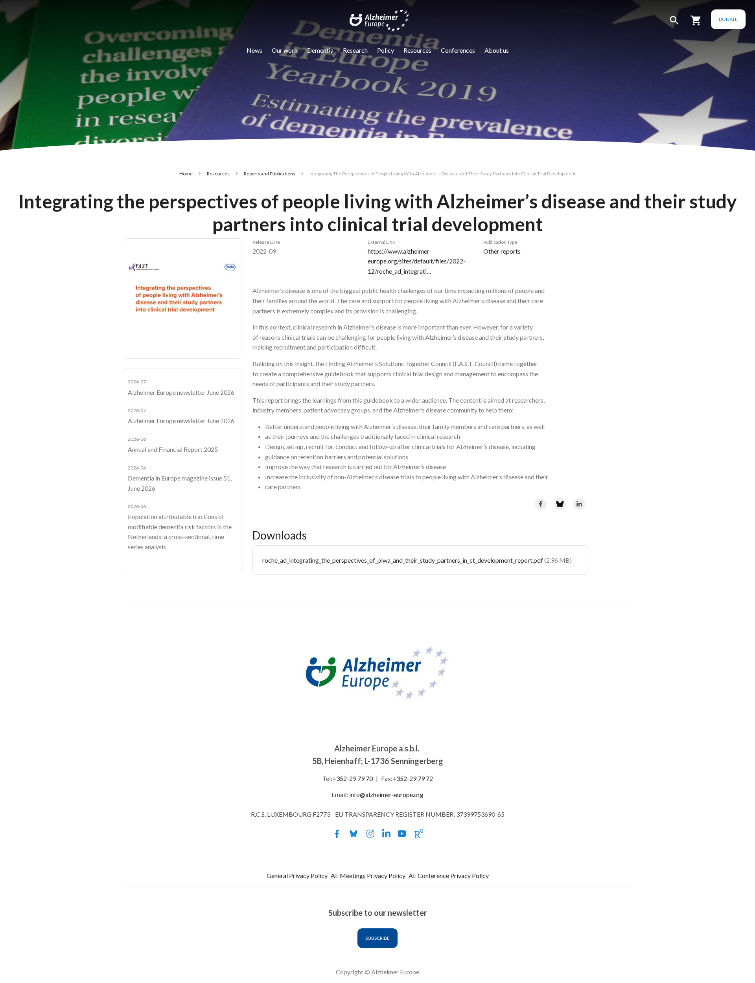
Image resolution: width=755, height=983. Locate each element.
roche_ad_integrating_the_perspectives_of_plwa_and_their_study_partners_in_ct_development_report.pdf (402, 560)
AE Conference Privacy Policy (449, 875)
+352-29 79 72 (412, 778)
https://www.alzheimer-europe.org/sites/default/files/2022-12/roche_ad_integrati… (417, 261)
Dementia (320, 50)
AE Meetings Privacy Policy (368, 875)
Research (355, 50)
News (254, 50)
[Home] (374, 22)
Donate (728, 19)
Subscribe (377, 938)
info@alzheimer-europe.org (386, 794)
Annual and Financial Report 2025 (173, 449)
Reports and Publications (269, 174)
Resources (417, 50)
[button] (674, 24)
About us (496, 50)
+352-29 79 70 (352, 778)
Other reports (502, 251)
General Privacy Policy (297, 875)
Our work (285, 50)
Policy (385, 50)
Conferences (458, 50)
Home (186, 174)
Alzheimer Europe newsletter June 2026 (181, 392)
